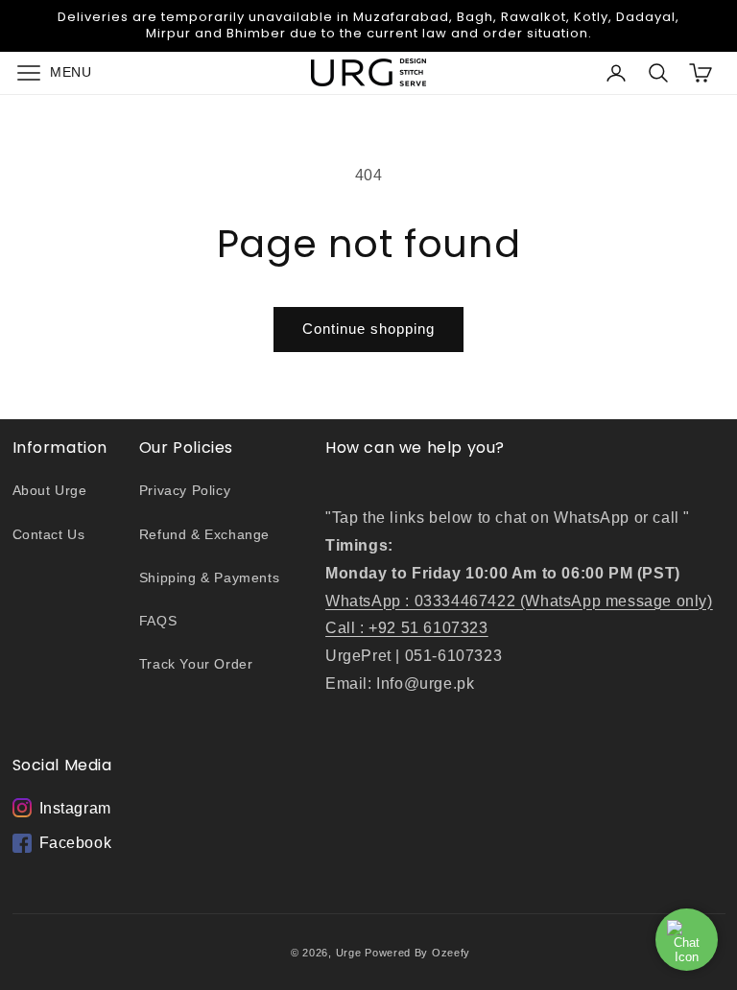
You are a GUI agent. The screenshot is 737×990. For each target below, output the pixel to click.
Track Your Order (196, 664)
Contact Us (48, 534)
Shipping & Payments (209, 577)
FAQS (158, 620)
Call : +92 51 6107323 (406, 628)
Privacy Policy (184, 490)
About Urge (49, 490)
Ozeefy (451, 952)
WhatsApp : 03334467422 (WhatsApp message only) (519, 601)
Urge (349, 952)
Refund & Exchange (204, 534)
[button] (49, 72)
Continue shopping (368, 328)
